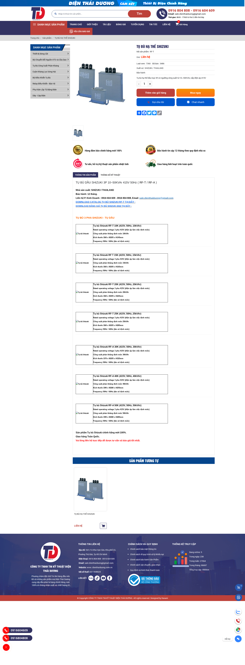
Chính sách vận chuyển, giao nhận (145, 564)
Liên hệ (166, 24)
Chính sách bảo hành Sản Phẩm (144, 559)
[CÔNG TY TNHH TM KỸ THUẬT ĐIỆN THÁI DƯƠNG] (38, 14)
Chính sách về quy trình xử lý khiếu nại (147, 554)
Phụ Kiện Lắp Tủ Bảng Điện (45, 89)
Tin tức (153, 24)
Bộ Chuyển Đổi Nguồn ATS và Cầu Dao (49, 59)
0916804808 (19, 638)
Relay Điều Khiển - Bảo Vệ (44, 83)
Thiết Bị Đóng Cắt (40, 53)
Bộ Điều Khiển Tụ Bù (41, 77)
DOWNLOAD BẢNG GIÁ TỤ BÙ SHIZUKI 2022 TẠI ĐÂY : (104, 206)
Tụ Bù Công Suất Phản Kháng (46, 65)
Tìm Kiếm (139, 14)
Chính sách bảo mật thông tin (143, 549)
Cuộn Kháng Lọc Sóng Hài (44, 71)
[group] (78, 133)
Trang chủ (76, 24)
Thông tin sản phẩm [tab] (85, 175)
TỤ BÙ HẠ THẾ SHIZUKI (84, 514)
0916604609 (19, 630)
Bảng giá (121, 24)
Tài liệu (107, 24)
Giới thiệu (92, 24)
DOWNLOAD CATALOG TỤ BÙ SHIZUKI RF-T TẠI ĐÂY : (105, 202)
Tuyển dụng (137, 24)
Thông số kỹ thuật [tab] (110, 175)
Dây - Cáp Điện (39, 95)
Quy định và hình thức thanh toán (145, 570)
